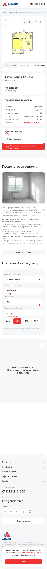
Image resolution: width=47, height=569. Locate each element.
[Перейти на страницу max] (30, 511)
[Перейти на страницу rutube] (5, 511)
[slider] (10, 294)
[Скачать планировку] (24, 21)
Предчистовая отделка (33, 122)
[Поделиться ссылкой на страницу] (40, 21)
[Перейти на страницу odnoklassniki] (24, 511)
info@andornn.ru (13, 501)
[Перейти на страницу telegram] (17, 511)
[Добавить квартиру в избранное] (34, 21)
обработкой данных (32, 553)
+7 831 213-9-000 (37, 4)
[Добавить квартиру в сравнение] (29, 21)
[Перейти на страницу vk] (11, 511)
